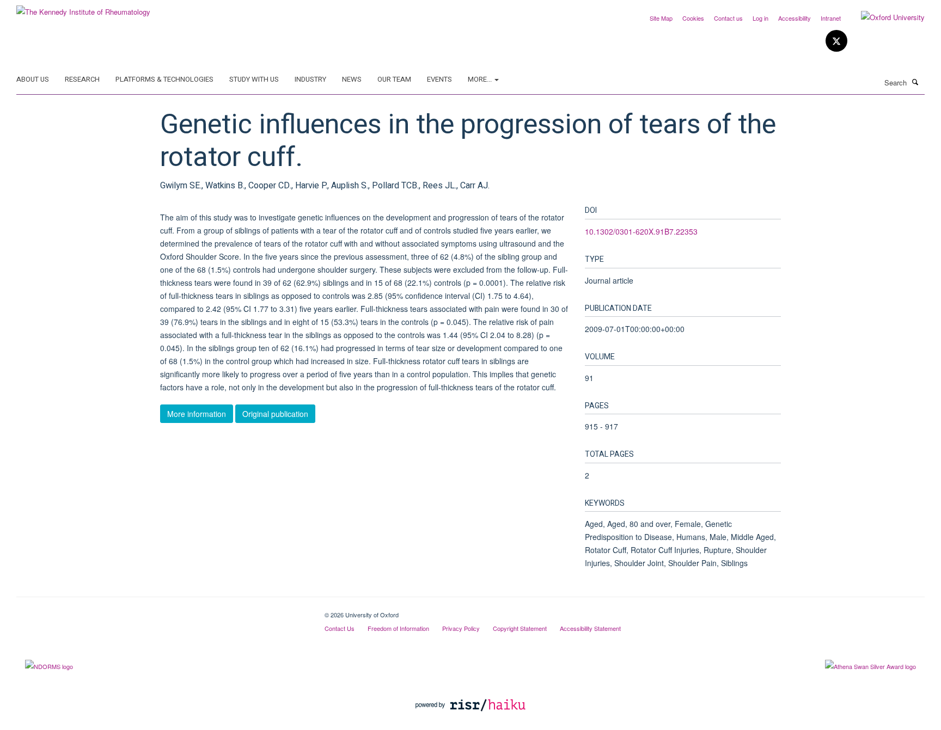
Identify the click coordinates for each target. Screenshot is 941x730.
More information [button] (196, 413)
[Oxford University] (885, 17)
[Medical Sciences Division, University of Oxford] (162, 611)
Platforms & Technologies (164, 79)
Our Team (394, 79)
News (352, 79)
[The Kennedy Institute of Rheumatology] (83, 8)
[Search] (915, 82)
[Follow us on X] (836, 41)
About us (32, 79)
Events (439, 79)
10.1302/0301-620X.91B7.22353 (641, 231)
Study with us (254, 79)
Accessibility (794, 18)
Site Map (661, 18)
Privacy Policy (461, 628)
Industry (310, 79)
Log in (760, 18)
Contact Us (340, 628)
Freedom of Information (398, 628)
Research (82, 79)
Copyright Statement (520, 628)
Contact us (728, 18)
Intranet (831, 18)
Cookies (693, 18)
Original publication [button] (275, 413)
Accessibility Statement (590, 628)
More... (480, 79)
